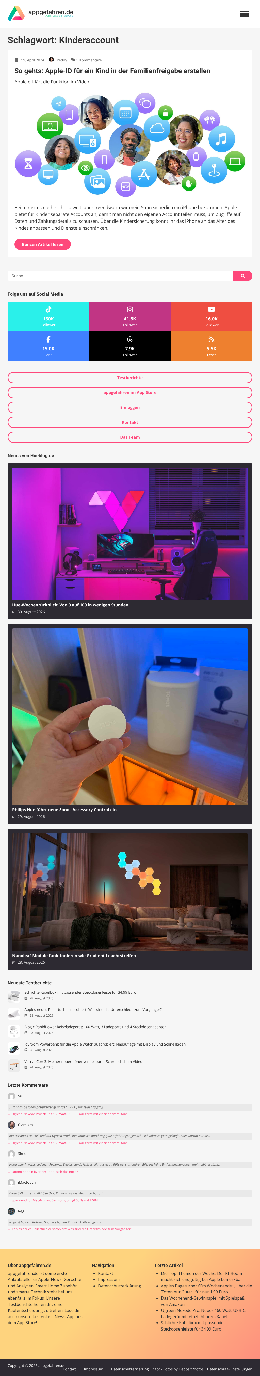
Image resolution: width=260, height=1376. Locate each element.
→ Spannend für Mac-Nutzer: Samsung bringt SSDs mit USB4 (53, 1200)
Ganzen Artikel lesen (43, 244)
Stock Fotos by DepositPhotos (178, 1369)
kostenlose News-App (53, 1316)
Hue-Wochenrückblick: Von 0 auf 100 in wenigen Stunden (70, 605)
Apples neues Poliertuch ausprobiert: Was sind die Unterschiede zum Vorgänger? (93, 1010)
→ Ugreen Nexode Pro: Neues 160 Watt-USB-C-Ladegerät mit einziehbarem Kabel (68, 1114)
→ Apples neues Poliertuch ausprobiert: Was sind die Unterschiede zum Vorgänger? (70, 1229)
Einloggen (130, 407)
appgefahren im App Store (130, 392)
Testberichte (130, 378)
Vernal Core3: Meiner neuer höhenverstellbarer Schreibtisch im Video (83, 1061)
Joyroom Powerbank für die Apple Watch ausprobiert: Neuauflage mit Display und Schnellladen (105, 1044)
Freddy (61, 60)
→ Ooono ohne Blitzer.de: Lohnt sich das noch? (43, 1171)
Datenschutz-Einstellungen (229, 1369)
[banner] (41, 14)
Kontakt (130, 422)
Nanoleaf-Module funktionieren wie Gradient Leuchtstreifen (74, 955)
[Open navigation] (244, 14)
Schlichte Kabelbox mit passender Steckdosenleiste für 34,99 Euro (80, 992)
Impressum (109, 1279)
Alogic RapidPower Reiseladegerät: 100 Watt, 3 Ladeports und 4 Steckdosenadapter (95, 1027)
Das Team (130, 437)
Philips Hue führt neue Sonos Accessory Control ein (64, 809)
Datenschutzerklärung (119, 1286)
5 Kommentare (89, 60)
